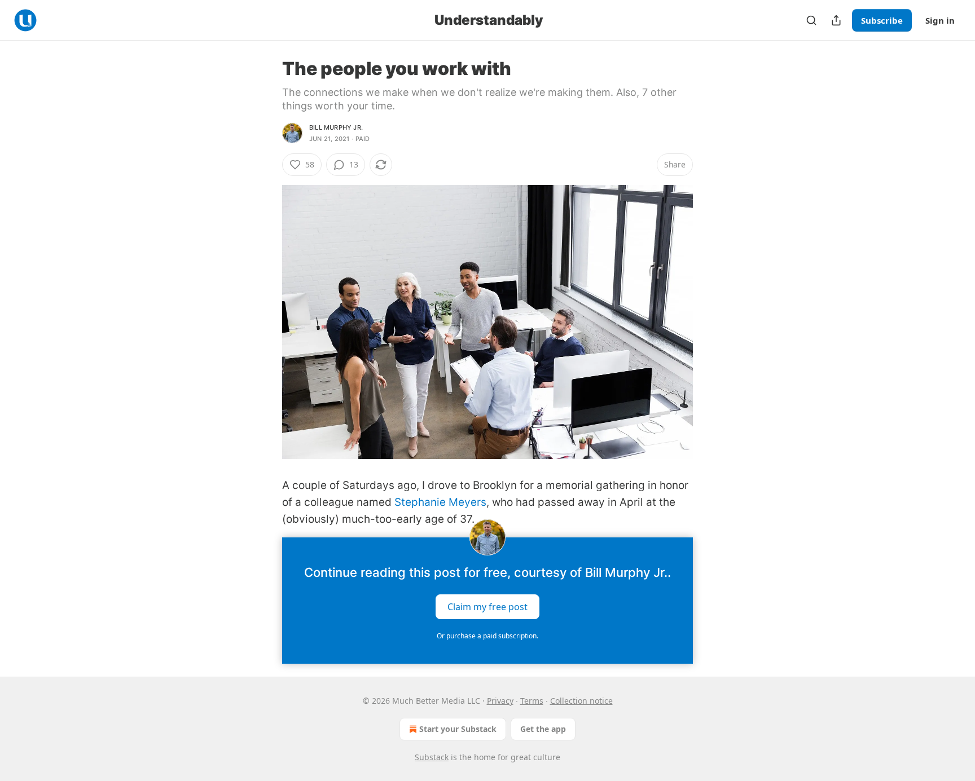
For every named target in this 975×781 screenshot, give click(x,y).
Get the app (543, 728)
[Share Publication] (836, 20)
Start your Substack (458, 728)
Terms (531, 700)
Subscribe (882, 20)
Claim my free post (487, 606)
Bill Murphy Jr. (336, 127)
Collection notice (581, 700)
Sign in (940, 20)
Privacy (500, 700)
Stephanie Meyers (440, 502)
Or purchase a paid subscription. (487, 636)
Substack (432, 757)
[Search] (811, 20)
